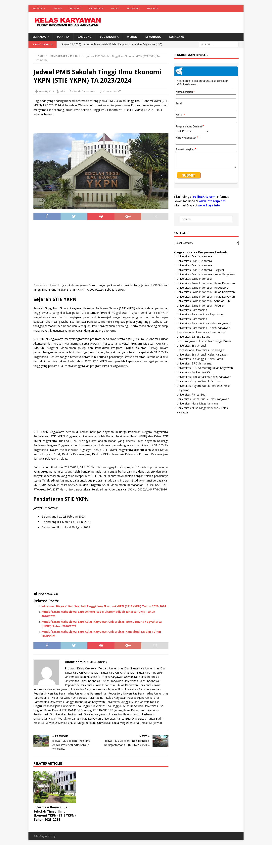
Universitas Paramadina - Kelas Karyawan (99, 697)
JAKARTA (57, 8)
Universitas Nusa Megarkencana (75, 723)
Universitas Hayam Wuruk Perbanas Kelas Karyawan (67, 718)
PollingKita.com (204, 196)
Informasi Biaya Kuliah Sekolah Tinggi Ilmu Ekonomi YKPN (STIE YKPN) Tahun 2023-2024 (103, 606)
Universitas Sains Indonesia (141, 677)
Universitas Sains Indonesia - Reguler (200, 305)
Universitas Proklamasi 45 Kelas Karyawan (80, 714)
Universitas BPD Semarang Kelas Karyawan (205, 368)
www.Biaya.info (209, 205)
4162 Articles (98, 662)
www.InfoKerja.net (212, 201)
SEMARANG (133, 8)
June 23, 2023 (46, 91)
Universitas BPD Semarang (194, 363)
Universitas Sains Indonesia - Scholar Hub (96, 689)
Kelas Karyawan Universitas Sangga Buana (111, 702)
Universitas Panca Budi (116, 718)
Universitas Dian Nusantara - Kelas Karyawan (94, 677)
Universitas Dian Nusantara (127, 668)
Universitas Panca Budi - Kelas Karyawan (203, 399)
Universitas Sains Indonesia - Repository (202, 287)
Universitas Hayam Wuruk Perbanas (131, 714)
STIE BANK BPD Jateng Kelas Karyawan (118, 710)
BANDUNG (75, 8)
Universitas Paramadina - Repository (98, 693)
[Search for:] (219, 44)
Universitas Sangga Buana (66, 702)
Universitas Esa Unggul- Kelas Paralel (200, 359)
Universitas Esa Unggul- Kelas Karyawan (117, 706)
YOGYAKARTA (96, 8)
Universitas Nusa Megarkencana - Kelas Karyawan (129, 723)
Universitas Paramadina (59, 693)
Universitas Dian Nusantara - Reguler (139, 672)
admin (63, 91)
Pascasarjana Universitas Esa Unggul (67, 706)
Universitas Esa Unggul (191, 345)
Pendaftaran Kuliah (85, 91)
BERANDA (37, 8)
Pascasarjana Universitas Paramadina (201, 332)
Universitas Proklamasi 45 (193, 372)
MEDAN (115, 8)
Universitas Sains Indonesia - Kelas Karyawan (94, 681)
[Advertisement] (100, 253)
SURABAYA (152, 8)
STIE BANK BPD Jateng (77, 710)
